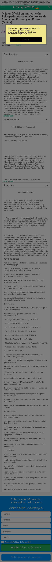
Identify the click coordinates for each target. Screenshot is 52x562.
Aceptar (26, 39)
